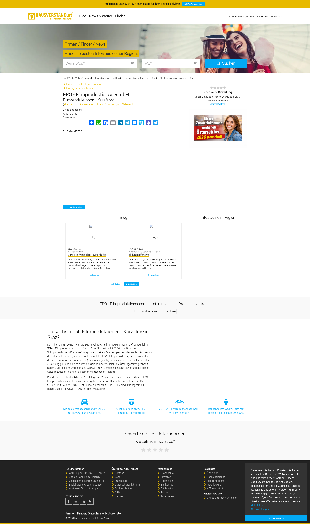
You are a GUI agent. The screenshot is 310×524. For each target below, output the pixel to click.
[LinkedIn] (120, 122)
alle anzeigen (131, 284)
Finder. (81, 513)
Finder (120, 16)
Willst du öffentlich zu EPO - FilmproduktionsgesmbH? (131, 410)
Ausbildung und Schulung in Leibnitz (144, 251)
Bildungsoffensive (139, 254)
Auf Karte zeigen (76, 207)
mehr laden (115, 284)
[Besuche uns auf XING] (90, 501)
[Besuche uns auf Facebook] (68, 501)
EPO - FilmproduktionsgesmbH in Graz (176, 77)
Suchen (228, 63)
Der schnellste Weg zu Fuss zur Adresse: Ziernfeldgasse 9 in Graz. (226, 410)
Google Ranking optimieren (84, 476)
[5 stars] (167, 450)
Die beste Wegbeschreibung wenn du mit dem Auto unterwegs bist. (84, 410)
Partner (119, 496)
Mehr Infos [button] (257, 505)
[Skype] (141, 122)
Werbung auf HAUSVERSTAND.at (87, 473)
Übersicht (212, 473)
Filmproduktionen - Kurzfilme (106, 77)
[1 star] (143, 450)
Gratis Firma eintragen (238, 16)
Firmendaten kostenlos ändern (83, 84)
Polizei (164, 492)
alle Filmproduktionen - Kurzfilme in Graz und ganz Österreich (99, 104)
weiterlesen (94, 275)
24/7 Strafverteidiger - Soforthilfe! (87, 254)
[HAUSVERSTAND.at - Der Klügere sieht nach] (50, 16)
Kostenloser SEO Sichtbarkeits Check (266, 16)
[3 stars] (155, 450)
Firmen (87, 77)
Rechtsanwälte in (75, 251)
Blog (82, 16)
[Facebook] (105, 122)
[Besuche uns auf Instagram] (76, 501)
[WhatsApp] (98, 122)
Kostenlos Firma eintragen (84, 488)
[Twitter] (155, 122)
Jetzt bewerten (218, 104)
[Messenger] (134, 122)
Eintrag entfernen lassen (80, 88)
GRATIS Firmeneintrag (193, 4)
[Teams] (148, 122)
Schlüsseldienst (216, 476)
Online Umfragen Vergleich (222, 497)
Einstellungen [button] (261, 509)
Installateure (214, 484)
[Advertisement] (123, 149)
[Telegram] (127, 122)
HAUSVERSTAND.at (72, 77)
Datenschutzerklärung (127, 484)
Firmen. (70, 513)
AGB (117, 492)
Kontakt (119, 473)
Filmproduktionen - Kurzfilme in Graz (139, 77)
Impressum (121, 480)
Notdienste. (113, 513)
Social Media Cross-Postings (85, 484)
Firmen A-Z (167, 476)
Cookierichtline (123, 488)
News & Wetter (100, 16)
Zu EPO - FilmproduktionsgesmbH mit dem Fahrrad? (178, 410)
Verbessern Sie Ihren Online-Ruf (87, 480)
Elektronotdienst (216, 480)
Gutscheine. (95, 513)
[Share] (91, 122)
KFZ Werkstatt (215, 488)
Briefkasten (167, 488)
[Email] (113, 122)
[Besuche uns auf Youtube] (83, 501)
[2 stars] (149, 450)
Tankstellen (167, 496)
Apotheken (167, 480)
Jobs (117, 476)
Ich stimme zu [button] (276, 518)
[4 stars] (161, 450)
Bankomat (167, 484)
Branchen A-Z (168, 473)
